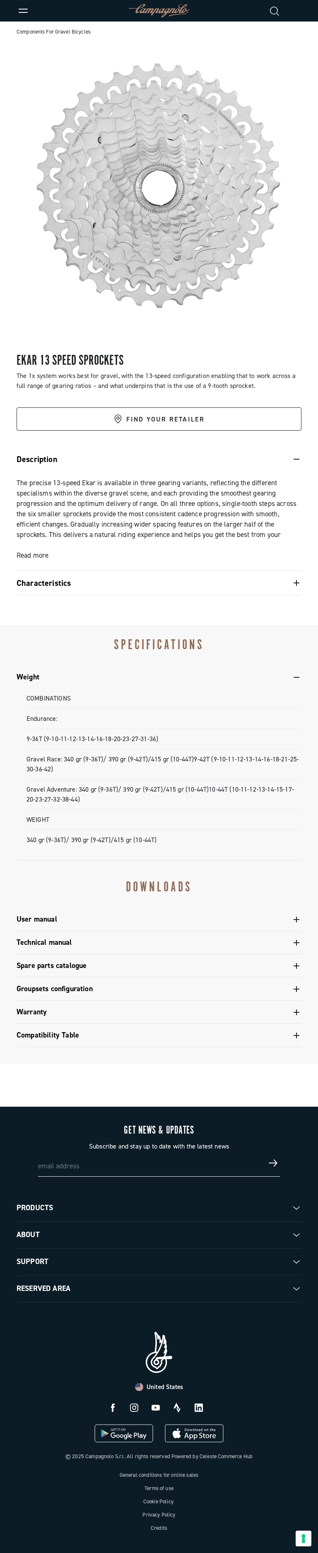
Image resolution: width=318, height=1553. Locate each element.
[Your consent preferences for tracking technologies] (303, 1538)
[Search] (275, 10)
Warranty (32, 1012)
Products (35, 1208)
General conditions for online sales (159, 1474)
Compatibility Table (48, 1035)
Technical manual (44, 942)
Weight (28, 677)
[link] (294, 10)
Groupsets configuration (55, 989)
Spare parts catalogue (52, 965)
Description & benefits (50, 455)
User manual (37, 919)
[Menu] (23, 10)
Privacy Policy (158, 1514)
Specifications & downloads (133, 455)
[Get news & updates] (273, 1163)
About (28, 1235)
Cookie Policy (158, 1501)
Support (32, 1261)
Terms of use (159, 1488)
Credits (159, 1527)
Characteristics (44, 583)
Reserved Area (43, 1288)
